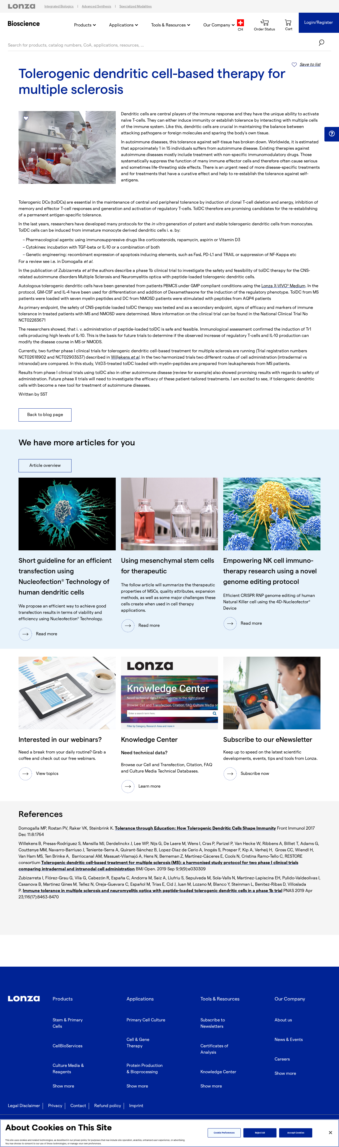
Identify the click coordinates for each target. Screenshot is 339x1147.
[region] (169, 1133)
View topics (47, 773)
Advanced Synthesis (96, 6)
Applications (121, 25)
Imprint (136, 1105)
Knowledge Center (218, 1072)
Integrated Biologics (59, 6)
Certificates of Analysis (214, 1049)
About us (283, 1020)
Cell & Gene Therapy (138, 1043)
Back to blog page (45, 414)
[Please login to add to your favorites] (25, 118)
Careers (282, 1059)
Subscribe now (255, 773)
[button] (331, 133)
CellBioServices (67, 1046)
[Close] (330, 1133)
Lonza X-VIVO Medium (283, 286)
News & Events (289, 1039)
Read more (46, 634)
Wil (114, 357)
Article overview (45, 465)
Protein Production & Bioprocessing (145, 1069)
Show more (63, 1086)
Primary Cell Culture (146, 1020)
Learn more (149, 786)
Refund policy (107, 1105)
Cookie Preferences (224, 1133)
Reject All (260, 1133)
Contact (78, 1105)
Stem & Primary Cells (68, 1023)
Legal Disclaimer (24, 1105)
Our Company (216, 25)
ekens (128, 357)
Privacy (55, 1105)
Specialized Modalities (135, 6)
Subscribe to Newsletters (212, 1023)
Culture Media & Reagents (68, 1069)
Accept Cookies (295, 1133)
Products (82, 25)
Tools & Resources (168, 25)
